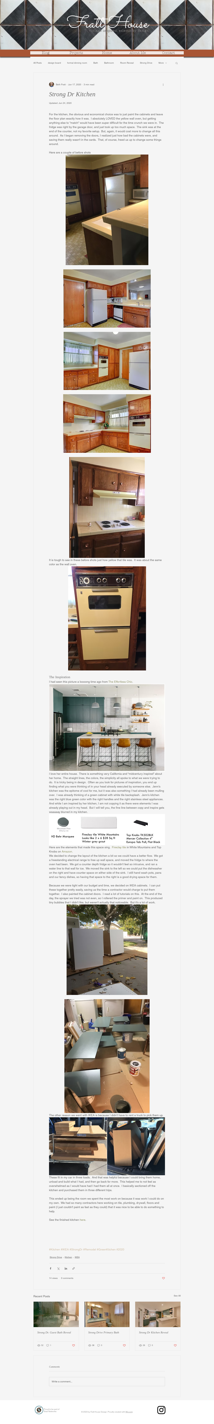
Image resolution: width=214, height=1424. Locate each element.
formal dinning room (77, 63)
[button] (176, 63)
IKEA (77, 1257)
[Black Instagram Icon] (161, 1410)
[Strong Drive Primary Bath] (107, 1314)
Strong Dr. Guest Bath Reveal (54, 1332)
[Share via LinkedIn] (65, 1268)
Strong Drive (146, 63)
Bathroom (109, 63)
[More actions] (163, 84)
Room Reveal (127, 63)
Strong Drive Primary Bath (103, 1332)
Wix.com (129, 1412)
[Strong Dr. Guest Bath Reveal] (56, 1314)
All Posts (37, 63)
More (161, 63)
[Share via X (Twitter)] (58, 1268)
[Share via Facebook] (50, 1268)
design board (54, 63)
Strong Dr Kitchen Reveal (153, 1332)
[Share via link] (73, 1268)
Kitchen (68, 1257)
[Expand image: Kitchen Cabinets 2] (136, 1146)
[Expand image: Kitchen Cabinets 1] (78, 1146)
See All (177, 1295)
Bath (95, 63)
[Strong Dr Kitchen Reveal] (157, 1314)
